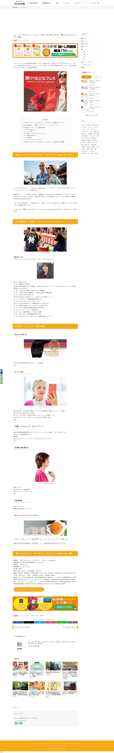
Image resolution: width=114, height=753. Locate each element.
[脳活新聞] (19, 3)
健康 (83, 133)
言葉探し (83, 149)
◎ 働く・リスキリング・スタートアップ (36, 133)
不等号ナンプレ (97, 131)
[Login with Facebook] (16, 723)
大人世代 (36, 615)
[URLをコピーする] (72, 622)
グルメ (88, 129)
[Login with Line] (21, 723)
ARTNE (74, 743)
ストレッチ (93, 129)
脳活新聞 (19, 648)
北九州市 (32, 615)
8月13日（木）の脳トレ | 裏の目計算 (95, 94)
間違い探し (96, 153)
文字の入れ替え (96, 133)
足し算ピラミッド (85, 151)
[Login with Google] (18, 723)
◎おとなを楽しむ (30, 129)
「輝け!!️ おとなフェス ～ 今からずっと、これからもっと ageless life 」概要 (44, 142)
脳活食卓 (93, 146)
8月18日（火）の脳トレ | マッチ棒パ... (95, 108)
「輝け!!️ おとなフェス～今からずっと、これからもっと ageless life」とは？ (44, 122)
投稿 (84, 67)
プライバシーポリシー (41, 743)
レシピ (90, 131)
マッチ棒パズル (85, 131)
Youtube (56, 745)
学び (86, 133)
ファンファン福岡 (68, 743)
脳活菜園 (88, 146)
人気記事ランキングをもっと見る (92, 115)
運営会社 (79, 743)
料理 (91, 135)
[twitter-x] (34, 646)
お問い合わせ (49, 743)
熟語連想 (83, 140)
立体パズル (84, 142)
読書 (92, 149)
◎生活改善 (29, 137)
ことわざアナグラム (96, 125)
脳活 (83, 144)
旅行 (94, 135)
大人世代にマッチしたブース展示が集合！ (35, 127)
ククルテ (83, 129)
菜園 (98, 146)
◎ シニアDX (29, 131)
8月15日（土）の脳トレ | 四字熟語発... (95, 81)
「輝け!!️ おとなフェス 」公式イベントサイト (29, 589)
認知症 (88, 149)
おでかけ (83, 125)
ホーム (34, 743)
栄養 (83, 138)
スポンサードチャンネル (88, 61)
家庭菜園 (90, 133)
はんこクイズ (84, 127)
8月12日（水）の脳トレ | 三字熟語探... (95, 88)
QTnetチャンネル (86, 64)
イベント (20, 615)
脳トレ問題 (85, 43)
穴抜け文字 (95, 140)
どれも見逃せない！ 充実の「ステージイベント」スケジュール (40, 125)
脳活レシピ (87, 144)
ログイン (28, 718)
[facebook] (31, 646)
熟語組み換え (93, 138)
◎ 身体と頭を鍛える (31, 135)
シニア (25, 615)
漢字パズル (87, 138)
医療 (84, 51)
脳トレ (96, 142)
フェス (28, 615)
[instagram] (36, 646)
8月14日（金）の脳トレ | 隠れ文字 (95, 101)
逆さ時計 (92, 151)
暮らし (15, 40)
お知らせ (84, 38)
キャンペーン (85, 41)
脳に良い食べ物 (91, 142)
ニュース (84, 49)
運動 (84, 54)
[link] (29, 646)
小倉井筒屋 (41, 615)
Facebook (51, 745)
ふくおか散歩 (56, 743)
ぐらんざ (62, 743)
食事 (84, 56)
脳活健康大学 (93, 144)
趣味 (95, 149)
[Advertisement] (57, 23)
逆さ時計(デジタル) (85, 153)
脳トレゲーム (85, 46)
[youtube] (38, 646)
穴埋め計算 (89, 140)
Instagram (63, 745)
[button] (18, 622)
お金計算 (88, 125)
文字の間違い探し (85, 135)
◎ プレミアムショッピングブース (34, 139)
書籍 (98, 135)
